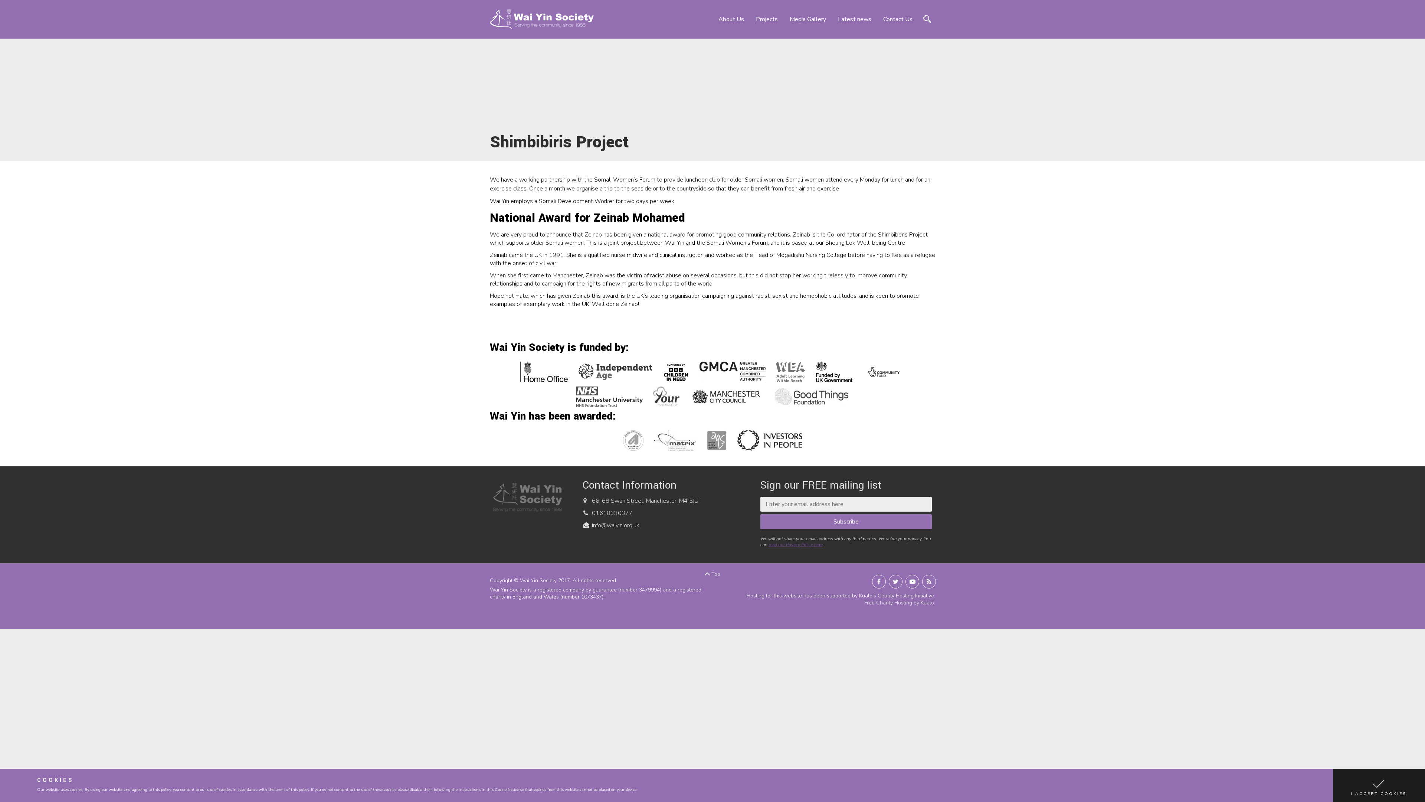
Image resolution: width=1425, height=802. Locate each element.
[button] (1379, 785)
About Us (731, 19)
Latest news (854, 19)
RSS (929, 582)
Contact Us (898, 19)
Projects (767, 19)
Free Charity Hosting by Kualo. (899, 602)
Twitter (895, 582)
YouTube (912, 582)
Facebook (879, 582)
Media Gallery (808, 19)
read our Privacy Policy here (796, 545)
